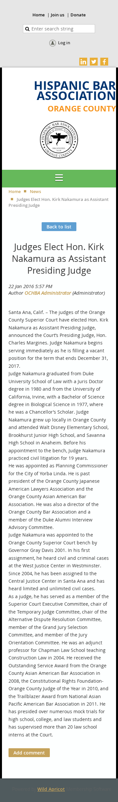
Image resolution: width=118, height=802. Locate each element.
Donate (78, 15)
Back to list (59, 227)
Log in (64, 43)
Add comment (29, 753)
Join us (57, 15)
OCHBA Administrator (48, 292)
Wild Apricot (51, 789)
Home (38, 15)
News (35, 191)
